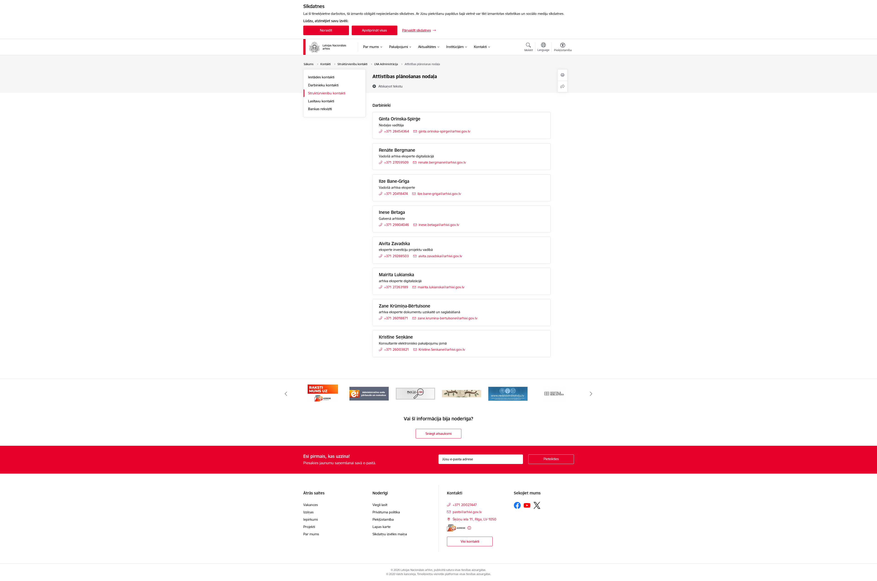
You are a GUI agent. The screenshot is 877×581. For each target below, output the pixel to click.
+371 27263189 (396, 287)
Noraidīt (326, 30)
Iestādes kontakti (321, 77)
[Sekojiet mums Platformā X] (537, 505)
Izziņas (308, 512)
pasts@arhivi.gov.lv (467, 512)
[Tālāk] (591, 393)
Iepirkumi (310, 519)
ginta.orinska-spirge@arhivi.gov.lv (444, 131)
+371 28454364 (396, 131)
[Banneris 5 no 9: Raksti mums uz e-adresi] (323, 393)
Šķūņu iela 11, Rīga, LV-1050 (474, 519)
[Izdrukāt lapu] (562, 75)
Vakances (310, 505)
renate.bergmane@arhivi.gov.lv (442, 162)
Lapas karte (381, 527)
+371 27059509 (396, 162)
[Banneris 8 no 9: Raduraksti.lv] (461, 393)
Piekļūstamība (383, 519)
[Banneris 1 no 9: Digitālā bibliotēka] (554, 393)
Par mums (311, 534)
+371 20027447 (465, 505)
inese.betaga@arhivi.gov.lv (439, 225)
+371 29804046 (396, 225)
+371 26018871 (396, 318)
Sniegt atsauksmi (438, 433)
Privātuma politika (386, 512)
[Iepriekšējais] (286, 393)
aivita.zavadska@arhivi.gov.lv (440, 256)
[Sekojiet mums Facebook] (517, 505)
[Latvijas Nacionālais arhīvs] (330, 47)
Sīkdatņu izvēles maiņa (389, 534)
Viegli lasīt (379, 505)
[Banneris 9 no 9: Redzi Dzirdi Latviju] (508, 393)
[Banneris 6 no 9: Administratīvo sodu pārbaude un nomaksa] (369, 393)
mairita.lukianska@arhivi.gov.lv (441, 287)
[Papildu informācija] (469, 528)
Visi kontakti (470, 541)
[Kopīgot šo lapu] (562, 86)
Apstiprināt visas (374, 30)
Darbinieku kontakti (323, 85)
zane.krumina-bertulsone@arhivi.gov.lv (447, 318)
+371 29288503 (396, 256)
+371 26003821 (396, 349)
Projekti (309, 527)
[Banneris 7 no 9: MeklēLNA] (415, 393)
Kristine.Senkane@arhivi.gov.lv (442, 349)
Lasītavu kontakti (321, 101)
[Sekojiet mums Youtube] (527, 505)
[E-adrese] (456, 528)
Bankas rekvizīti (320, 109)
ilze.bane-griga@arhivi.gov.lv (439, 193)
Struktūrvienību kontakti (326, 93)
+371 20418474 (396, 193)
